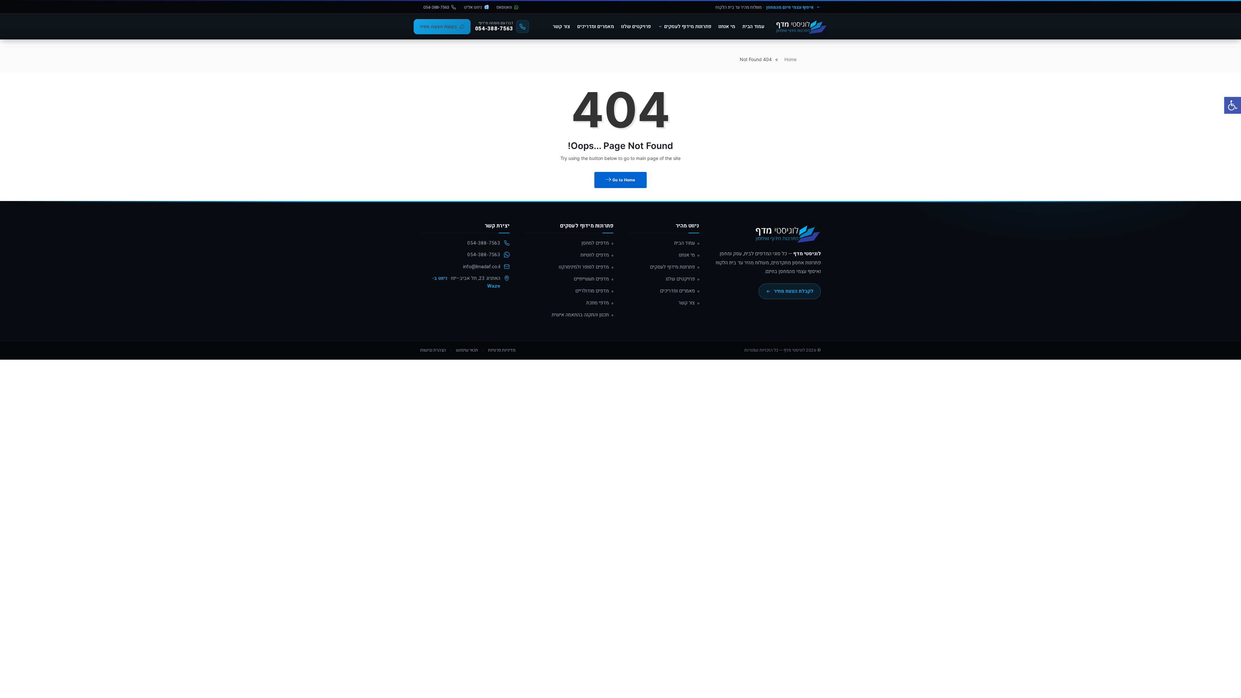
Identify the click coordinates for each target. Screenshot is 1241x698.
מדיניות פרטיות (501, 350)
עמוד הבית (753, 26)
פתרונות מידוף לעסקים (687, 26)
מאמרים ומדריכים (595, 26)
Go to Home (623, 179)
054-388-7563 (436, 7)
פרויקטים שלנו (636, 26)
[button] (1232, 105)
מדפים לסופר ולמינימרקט (583, 266)
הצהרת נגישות (433, 350)
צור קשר (561, 26)
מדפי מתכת (597, 302)
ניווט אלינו (473, 7)
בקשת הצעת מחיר (438, 26)
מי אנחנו (726, 26)
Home (790, 59)
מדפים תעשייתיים (591, 278)
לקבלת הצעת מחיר (793, 291)
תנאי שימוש (467, 350)
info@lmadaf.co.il (481, 266)
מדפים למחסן (595, 243)
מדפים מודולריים (592, 290)
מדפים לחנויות (594, 255)
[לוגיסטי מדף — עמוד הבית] (786, 236)
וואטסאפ (504, 7)
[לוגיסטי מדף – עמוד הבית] (800, 26)
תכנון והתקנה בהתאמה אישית (580, 314)
